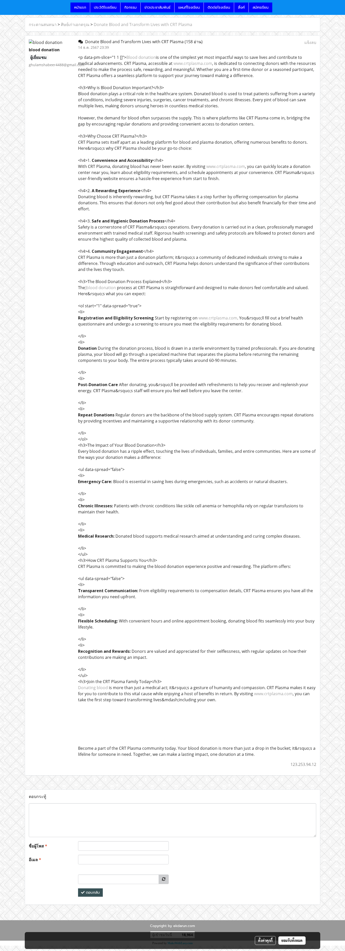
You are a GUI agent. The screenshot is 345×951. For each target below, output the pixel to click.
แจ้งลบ (310, 42)
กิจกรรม (130, 7)
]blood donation (100, 287)
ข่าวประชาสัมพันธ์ (157, 7)
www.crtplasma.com (193, 63)
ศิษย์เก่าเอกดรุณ (75, 24)
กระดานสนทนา (43, 24)
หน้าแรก (80, 7)
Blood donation (141, 57)
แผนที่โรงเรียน (189, 7)
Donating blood (93, 687)
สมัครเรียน (260, 7)
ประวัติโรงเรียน (105, 7)
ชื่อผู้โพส (38, 846)
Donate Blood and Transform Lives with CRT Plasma (143, 24)
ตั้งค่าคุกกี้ (265, 940)
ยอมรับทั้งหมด (292, 940)
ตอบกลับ (92, 892)
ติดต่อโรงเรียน (219, 7)
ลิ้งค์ (241, 7)
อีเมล (35, 859)
